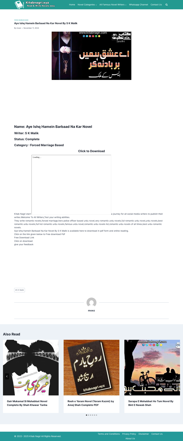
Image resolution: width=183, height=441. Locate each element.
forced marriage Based (21, 20)
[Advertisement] (89, 101)
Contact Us (156, 4)
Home (72, 4)
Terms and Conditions (109, 434)
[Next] (176, 376)
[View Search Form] (166, 4)
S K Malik (19, 290)
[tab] (86, 415)
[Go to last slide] (7, 376)
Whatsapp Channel (138, 4)
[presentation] (31, 367)
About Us (130, 438)
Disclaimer (144, 434)
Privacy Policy (129, 434)
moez (91, 310)
